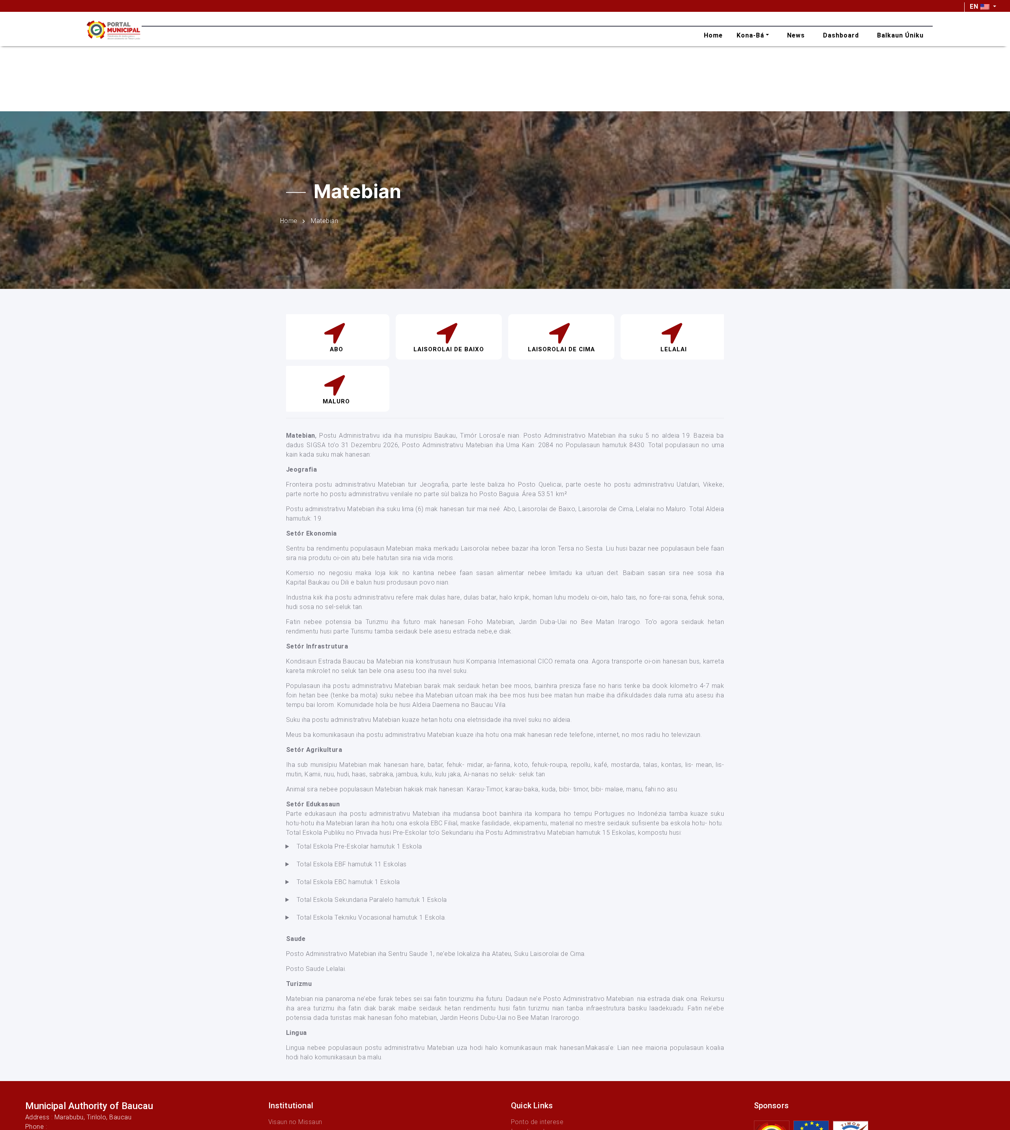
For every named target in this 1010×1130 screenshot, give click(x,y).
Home (288, 220)
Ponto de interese (537, 1122)
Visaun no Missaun (295, 1122)
